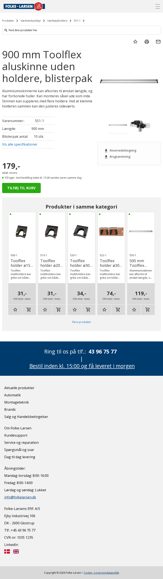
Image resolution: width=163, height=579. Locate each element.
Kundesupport (15, 435)
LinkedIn (11, 544)
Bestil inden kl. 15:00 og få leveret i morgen (82, 365)
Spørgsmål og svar (19, 449)
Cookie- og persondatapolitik (101, 573)
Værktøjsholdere (57, 20)
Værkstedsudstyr (31, 20)
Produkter (8, 20)
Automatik (12, 395)
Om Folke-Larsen (17, 428)
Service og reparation (21, 442)
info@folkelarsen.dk (20, 497)
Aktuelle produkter (19, 388)
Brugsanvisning (117, 156)
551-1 (77, 20)
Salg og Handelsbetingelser (26, 416)
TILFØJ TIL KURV (21, 188)
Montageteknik (16, 402)
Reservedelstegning (120, 150)
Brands (10, 409)
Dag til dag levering (19, 457)
